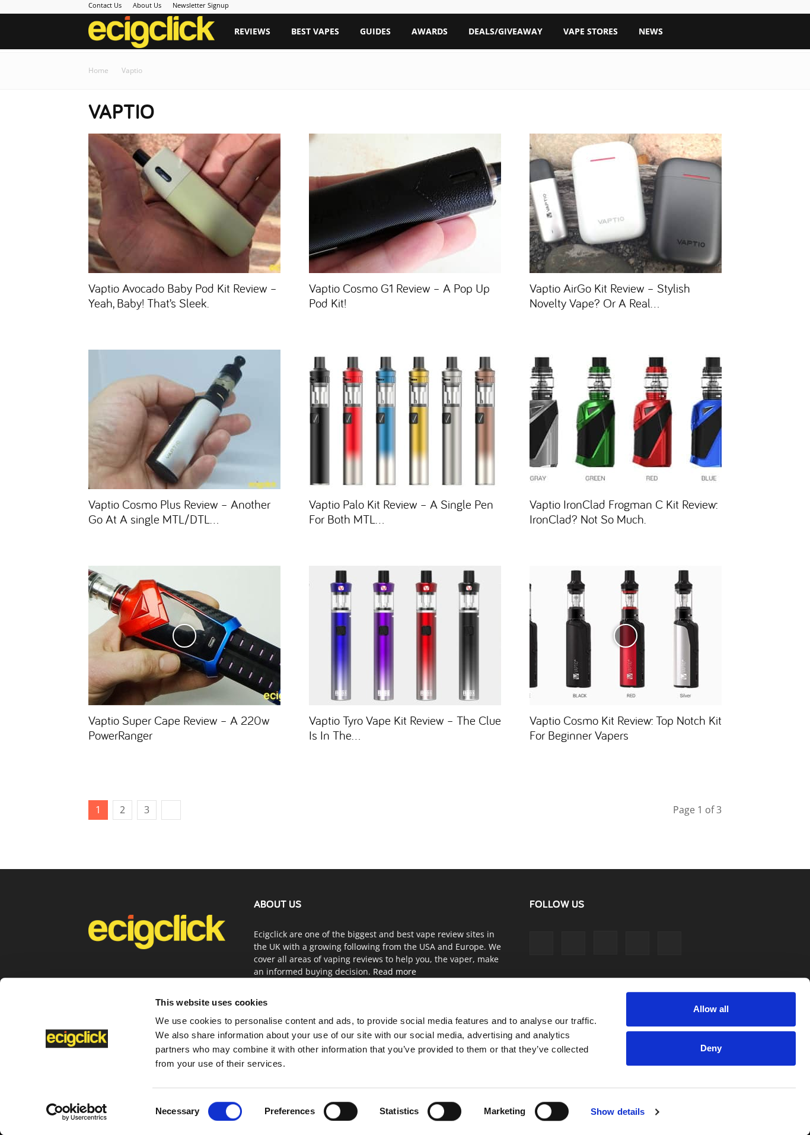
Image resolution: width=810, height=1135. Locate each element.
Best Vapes (315, 31)
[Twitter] (637, 943)
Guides (375, 31)
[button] (707, 32)
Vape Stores (590, 31)
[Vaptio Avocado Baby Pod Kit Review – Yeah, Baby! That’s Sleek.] (184, 203)
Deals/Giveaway (505, 31)
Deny (711, 1048)
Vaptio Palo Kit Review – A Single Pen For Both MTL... (401, 511)
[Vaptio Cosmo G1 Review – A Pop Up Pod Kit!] (405, 203)
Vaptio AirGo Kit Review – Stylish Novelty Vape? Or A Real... (610, 295)
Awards (430, 31)
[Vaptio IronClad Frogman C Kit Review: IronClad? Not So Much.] (626, 419)
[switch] (341, 1111)
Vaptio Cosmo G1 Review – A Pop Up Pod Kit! (399, 295)
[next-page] (171, 810)
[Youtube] (669, 943)
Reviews (252, 31)
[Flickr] (573, 943)
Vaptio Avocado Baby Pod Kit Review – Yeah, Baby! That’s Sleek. (182, 295)
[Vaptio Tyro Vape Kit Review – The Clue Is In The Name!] (405, 635)
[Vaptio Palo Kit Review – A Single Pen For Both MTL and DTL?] (405, 419)
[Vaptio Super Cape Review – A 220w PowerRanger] (184, 635)
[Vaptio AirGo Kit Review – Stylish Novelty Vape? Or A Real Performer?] (626, 203)
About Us (147, 5)
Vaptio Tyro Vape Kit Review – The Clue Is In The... (405, 727)
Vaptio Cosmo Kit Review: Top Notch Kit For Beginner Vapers (626, 727)
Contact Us (105, 5)
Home (98, 70)
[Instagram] (605, 943)
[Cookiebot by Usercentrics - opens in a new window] (77, 1112)
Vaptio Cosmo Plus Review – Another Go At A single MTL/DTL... (179, 511)
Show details (618, 1112)
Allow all (711, 1009)
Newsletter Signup (201, 5)
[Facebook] (541, 943)
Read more (394, 971)
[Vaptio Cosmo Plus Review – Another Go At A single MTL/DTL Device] (184, 419)
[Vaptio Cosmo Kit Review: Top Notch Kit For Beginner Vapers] (626, 635)
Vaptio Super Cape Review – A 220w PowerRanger (178, 727)
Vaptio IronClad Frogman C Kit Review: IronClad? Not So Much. (623, 511)
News (651, 31)
